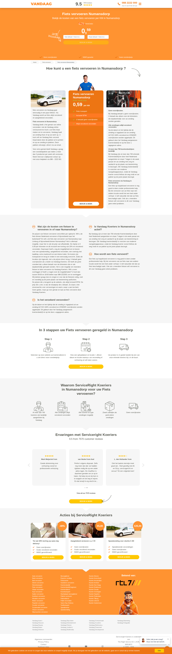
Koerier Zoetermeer (95, 603)
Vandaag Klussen (38, 623)
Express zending (66, 578)
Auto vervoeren (37, 576)
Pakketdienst (65, 598)
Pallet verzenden (66, 601)
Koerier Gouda (93, 589)
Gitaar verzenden (37, 589)
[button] (33, 226)
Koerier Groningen (95, 592)
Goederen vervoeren (67, 583)
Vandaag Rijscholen (67, 620)
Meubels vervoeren (38, 598)
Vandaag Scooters (95, 623)
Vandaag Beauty (37, 625)
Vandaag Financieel (95, 627)
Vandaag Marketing (123, 620)
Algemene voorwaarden (43, 639)
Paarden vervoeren (38, 603)
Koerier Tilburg (93, 598)
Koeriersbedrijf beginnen (68, 587)
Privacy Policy (43, 642)
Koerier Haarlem (94, 594)
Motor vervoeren (37, 601)
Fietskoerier (64, 580)
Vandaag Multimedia (67, 629)
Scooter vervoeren (38, 605)
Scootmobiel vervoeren (39, 607)
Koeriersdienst (65, 589)
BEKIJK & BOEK (86, 204)
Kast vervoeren (37, 592)
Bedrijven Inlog (43, 647)
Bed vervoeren (37, 580)
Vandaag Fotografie (123, 623)
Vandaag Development (96, 629)
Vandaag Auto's (37, 620)
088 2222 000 (129, 2)
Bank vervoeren (37, 578)
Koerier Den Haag (95, 585)
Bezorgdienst (65, 576)
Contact (43, 644)
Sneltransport (65, 605)
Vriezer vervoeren (38, 609)
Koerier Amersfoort (95, 578)
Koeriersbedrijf (65, 585)
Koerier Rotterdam (95, 596)
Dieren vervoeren (37, 583)
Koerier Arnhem (94, 583)
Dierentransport (37, 585)
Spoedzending (65, 609)
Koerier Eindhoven (95, 587)
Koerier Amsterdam (95, 580)
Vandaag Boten (37, 627)
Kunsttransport (65, 592)
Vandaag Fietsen (66, 625)
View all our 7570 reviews (86, 493)
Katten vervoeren (37, 594)
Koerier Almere (94, 576)
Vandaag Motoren (38, 629)
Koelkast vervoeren (38, 596)
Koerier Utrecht (94, 601)
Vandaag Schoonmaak (96, 620)
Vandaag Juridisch (67, 627)
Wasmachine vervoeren (40, 612)
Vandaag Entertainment (68, 623)
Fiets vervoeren (37, 587)
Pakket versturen (66, 596)
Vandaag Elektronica (95, 625)
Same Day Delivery (67, 603)
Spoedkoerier (65, 607)
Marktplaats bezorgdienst (69, 594)
